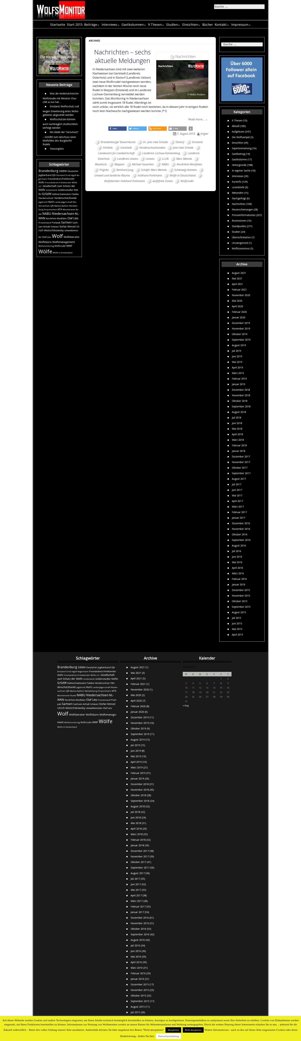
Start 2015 (74, 24)
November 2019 (241, 328)
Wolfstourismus (241, 248)
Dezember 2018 (241, 389)
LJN (52, 205)
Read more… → (198, 119)
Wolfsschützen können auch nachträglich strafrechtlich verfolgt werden (60, 123)
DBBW (63, 171)
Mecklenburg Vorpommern (98, 691)
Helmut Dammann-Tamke (65, 194)
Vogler (204, 134)
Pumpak (56, 222)
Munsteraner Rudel (66, 695)
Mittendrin (237, 192)
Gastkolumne (239, 159)
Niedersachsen (63, 213)
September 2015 (241, 606)
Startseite (57, 24)
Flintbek (108, 148)
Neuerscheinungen (242, 209)
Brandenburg (48, 171)
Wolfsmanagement (63, 242)
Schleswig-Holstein (185, 170)
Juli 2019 (236, 350)
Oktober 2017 (239, 467)
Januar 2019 (238, 384)
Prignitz (104, 170)
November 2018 (241, 395)
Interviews (109, 24)
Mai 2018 (237, 428)
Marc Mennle (184, 159)
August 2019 (239, 345)
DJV (54, 175)
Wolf (57, 235)
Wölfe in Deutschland (62, 252)
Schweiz (55, 226)
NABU (46, 213)
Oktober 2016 (239, 534)
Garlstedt (126, 148)
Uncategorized (240, 242)
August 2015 (239, 612)
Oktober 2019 (239, 334)
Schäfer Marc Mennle (154, 170)
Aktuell (235, 126)
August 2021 (239, 273)
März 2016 (238, 573)
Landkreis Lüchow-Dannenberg (161, 153)
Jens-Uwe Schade (183, 148)
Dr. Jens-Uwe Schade (155, 142)
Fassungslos (57, 148)
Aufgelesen (238, 131)
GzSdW (46, 194)
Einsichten (190, 24)
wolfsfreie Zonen (163, 181)
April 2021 (237, 284)
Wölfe (45, 251)
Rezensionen (239, 220)
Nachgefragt (239, 198)
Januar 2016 (238, 584)
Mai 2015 (237, 629)
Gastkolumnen (133, 24)
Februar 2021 (239, 289)
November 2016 (241, 528)
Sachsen (66, 222)
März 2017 (238, 506)
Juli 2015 (236, 618)
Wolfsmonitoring (46, 246)
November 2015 (241, 595)
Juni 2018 (237, 423)
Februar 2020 (239, 311)
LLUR (165, 159)
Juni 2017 (237, 490)
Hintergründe (239, 165)
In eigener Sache (241, 170)
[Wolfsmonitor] (61, 10)
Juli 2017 (236, 484)
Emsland (60, 175)
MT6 (60, 209)
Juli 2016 (236, 551)
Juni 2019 (237, 356)
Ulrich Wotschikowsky (71, 708)
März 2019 (238, 373)
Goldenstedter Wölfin (106, 678)
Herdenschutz (45, 198)
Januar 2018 (238, 451)
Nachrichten (238, 204)
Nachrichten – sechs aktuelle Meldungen (122, 56)
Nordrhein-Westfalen (56, 218)
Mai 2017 (237, 495)
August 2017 (239, 478)
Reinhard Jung (124, 170)
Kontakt (221, 24)
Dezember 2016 (241, 523)
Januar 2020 (238, 317)
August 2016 (239, 545)
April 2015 (237, 634)
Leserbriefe (238, 187)
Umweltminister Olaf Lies (99, 708)
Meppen (119, 164)
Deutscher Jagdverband (98, 667)
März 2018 (238, 439)
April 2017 (237, 501)
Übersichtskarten (241, 237)
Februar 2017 (239, 512)
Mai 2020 (237, 300)
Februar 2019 (239, 378)
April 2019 (237, 367)
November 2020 (241, 295)
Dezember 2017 (241, 456)
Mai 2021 (237, 278)
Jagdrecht (43, 202)
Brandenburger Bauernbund (118, 142)
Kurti (51, 201)
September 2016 (241, 540)
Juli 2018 (236, 417)
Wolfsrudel (60, 245)
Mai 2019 (237, 362)
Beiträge (90, 24)
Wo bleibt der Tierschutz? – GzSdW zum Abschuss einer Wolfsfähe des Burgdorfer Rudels (60, 138)
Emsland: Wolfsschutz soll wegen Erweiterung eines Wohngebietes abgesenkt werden (61, 110)
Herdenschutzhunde (65, 198)
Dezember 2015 (241, 590)
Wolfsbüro (45, 242)
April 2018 (237, 434)
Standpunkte (239, 226)
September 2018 (241, 406)
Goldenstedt (51, 190)
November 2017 (241, 462)
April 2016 (237, 567)
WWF (69, 245)
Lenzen (150, 159)
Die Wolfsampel (241, 137)
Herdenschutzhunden (152, 148)
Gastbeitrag (238, 153)
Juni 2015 (237, 623)
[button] (117, 128)
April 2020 (237, 306)
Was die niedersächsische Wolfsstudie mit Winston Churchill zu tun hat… (61, 98)
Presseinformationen (244, 215)
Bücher (207, 24)
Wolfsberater (72, 237)
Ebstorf (180, 142)
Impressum (239, 24)
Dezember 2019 (241, 323)
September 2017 (241, 473)
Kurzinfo (236, 181)
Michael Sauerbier (143, 164)
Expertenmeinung (242, 148)
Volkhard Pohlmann (150, 175)
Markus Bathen (61, 205)
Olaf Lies (72, 218)
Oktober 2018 (239, 401)
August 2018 (239, 412)
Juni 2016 (237, 556)
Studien (172, 24)
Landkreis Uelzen (127, 159)
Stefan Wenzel (67, 226)
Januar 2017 (238, 517)
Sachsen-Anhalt (81, 704)
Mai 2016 (237, 562)
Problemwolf (44, 222)
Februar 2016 (239, 579)
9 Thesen (155, 24)
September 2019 (241, 339)
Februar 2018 (239, 445)
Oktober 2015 (239, 601)
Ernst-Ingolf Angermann (77, 671)
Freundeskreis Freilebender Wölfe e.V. (82, 675)
